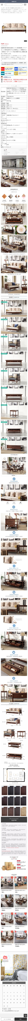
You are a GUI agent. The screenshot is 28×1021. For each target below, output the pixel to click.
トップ (2, 8)
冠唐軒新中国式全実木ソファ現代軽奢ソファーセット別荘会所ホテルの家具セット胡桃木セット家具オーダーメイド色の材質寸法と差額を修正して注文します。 (13, 11)
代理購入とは (7, 77)
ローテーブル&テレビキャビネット (14, 8)
